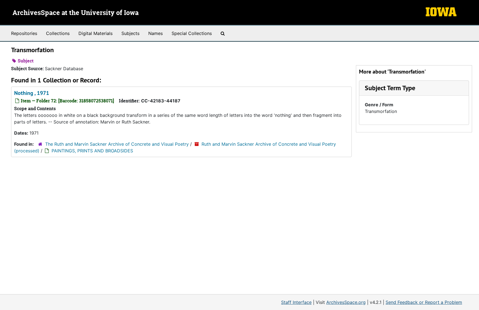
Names (155, 33)
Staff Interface (296, 302)
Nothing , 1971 (31, 93)
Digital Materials (95, 33)
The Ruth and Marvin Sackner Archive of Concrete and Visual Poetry (117, 144)
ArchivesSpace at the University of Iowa (75, 13)
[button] (390, 88)
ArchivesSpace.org (346, 302)
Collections (58, 33)
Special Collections (192, 33)
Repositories (24, 33)
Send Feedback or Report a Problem (424, 302)
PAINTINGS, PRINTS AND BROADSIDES (92, 150)
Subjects (130, 33)
